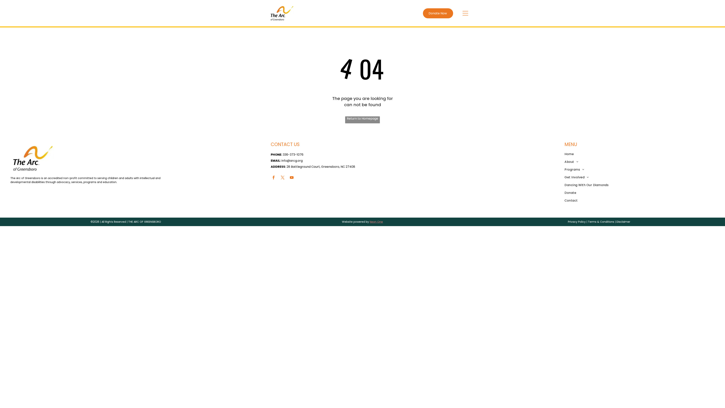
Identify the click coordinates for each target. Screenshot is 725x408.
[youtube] (292, 178)
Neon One (376, 222)
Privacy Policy (577, 222)
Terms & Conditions (601, 222)
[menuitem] (641, 154)
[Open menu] (465, 13)
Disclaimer (623, 222)
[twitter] (282, 178)
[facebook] (273, 178)
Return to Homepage (362, 118)
